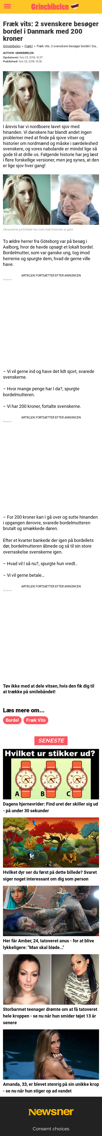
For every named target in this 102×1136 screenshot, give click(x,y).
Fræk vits (36, 720)
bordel (12, 720)
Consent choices (51, 1129)
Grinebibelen (12, 46)
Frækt (29, 46)
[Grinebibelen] (51, 6)
